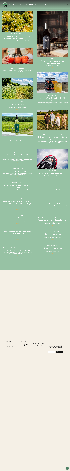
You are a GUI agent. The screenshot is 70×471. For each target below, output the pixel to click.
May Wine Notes (17, 68)
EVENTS (20, 4)
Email (49, 349)
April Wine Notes (17, 104)
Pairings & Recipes (50, 95)
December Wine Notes (52, 204)
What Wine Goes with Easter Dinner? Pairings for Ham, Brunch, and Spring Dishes (52, 137)
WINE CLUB (8, 341)
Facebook (26, 345)
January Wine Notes (53, 190)
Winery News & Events (15, 33)
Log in (64, 4)
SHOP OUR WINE (9, 346)
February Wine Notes (17, 171)
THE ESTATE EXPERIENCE (11, 344)
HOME (10, 4)
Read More (52, 67)
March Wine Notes (17, 141)
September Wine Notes (53, 248)
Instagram (26, 344)
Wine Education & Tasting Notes (15, 245)
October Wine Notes (53, 234)
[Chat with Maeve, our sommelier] (67, 468)
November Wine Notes (17, 218)
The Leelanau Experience (48, 215)
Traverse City (55, 215)
